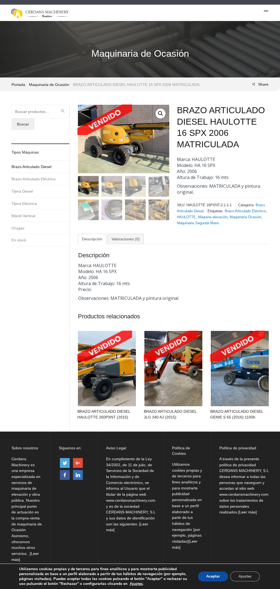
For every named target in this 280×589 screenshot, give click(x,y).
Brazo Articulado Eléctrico (245, 211)
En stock (18, 240)
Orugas (17, 228)
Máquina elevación (213, 217)
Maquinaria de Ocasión (49, 84)
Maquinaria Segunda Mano (198, 223)
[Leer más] (247, 512)
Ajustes (136, 583)
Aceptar (213, 576)
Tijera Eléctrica (24, 203)
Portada (18, 84)
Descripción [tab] (92, 239)
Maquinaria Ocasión (245, 217)
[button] (160, 113)
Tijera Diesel (22, 191)
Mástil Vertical (23, 216)
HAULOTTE (186, 217)
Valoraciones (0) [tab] (126, 239)
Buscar (23, 124)
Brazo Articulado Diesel (31, 167)
